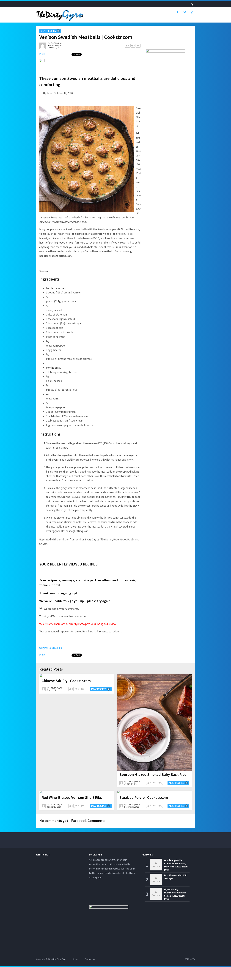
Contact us (90, 959)
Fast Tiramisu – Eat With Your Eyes (175, 877)
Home (75, 959)
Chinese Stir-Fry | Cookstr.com (66, 680)
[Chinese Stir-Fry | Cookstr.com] (40, 675)
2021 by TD (190, 959)
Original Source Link (50, 648)
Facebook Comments (88, 820)
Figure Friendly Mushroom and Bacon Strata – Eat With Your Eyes (175, 894)
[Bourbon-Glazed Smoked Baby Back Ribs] (154, 722)
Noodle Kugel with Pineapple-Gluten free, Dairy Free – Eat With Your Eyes (176, 865)
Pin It (42, 54)
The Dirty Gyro (59, 959)
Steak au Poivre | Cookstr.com (143, 797)
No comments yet (53, 820)
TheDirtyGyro (56, 43)
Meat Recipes (48, 31)
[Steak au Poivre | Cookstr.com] (118, 792)
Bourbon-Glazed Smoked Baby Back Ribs (152, 774)
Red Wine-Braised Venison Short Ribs (72, 797)
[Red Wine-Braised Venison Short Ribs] (40, 792)
